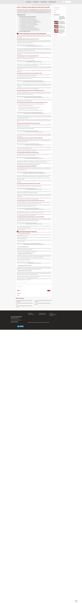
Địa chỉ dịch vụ (36, 1)
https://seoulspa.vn (63, 313)
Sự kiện (55, 12)
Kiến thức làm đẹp (52, 1)
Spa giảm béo (30, 313)
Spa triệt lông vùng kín (42, 314)
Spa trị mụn (51, 313)
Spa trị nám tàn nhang (53, 314)
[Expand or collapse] (50, 15)
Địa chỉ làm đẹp (44, 1)
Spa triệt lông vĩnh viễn (42, 313)
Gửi (48, 290)
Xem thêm (55, 34)
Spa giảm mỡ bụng (31, 314)
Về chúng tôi (28, 1)
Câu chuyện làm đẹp (56, 7)
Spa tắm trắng (52, 315)
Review (55, 10)
